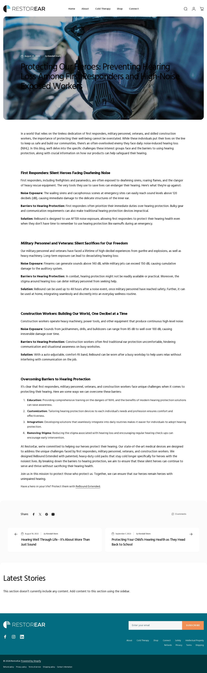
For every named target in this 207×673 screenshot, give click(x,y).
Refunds (168, 645)
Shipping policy (49, 667)
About (129, 640)
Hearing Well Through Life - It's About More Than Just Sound (55, 542)
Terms (189, 645)
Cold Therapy (143, 640)
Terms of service (35, 667)
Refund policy (8, 667)
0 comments (180, 514)
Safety (178, 640)
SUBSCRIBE (193, 625)
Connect (167, 640)
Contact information (64, 667)
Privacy (179, 645)
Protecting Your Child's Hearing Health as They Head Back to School (148, 542)
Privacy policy (21, 667)
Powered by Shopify (31, 661)
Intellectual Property (194, 640)
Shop (155, 640)
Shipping (200, 645)
